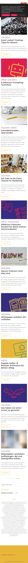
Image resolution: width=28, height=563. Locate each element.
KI (25, 517)
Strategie (10, 532)
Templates (16, 532)
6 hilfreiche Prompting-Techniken (12, 83)
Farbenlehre (16, 510)
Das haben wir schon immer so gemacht (11, 409)
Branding (18, 502)
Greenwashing (13, 515)
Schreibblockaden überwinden (10, 131)
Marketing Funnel (13, 525)
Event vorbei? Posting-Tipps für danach (12, 41)
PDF (14, 527)
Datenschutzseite (5, 12)
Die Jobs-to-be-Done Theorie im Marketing (11, 179)
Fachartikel (5, 510)
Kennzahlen (20, 517)
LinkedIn (5, 522)
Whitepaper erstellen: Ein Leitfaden (13, 318)
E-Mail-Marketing (15, 507)
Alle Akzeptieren (6, 15)
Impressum (4, 554)
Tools (25, 532)
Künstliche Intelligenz (20, 520)
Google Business (20, 512)
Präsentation (11, 530)
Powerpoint (4, 530)
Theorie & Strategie (5, 175)
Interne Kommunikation (13, 221)
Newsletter (22, 525)
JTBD (15, 517)
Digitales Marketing (5, 268)
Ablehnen (14, 15)
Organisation (8, 527)
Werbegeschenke (14, 535)
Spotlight (4, 532)
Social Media (23, 530)
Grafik (7, 515)
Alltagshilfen (4, 79)
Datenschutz (11, 554)
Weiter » (18, 478)
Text (21, 532)
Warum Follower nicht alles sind (12, 272)
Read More (5, 54)
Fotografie (6, 512)
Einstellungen (8, 8)
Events (22, 507)
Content (23, 502)
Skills (17, 530)
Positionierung (20, 527)
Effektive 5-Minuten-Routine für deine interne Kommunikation (13, 226)
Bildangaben (11, 502)
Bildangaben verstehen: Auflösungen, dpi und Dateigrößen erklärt (12, 456)
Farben (10, 510)
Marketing (6, 525)
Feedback (23, 510)
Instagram (20, 515)
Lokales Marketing (13, 522)
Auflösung (5, 502)
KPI (13, 520)
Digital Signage (7, 507)
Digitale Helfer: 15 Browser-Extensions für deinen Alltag (12, 365)
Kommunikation (7, 520)
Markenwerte (21, 522)
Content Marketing (5, 37)
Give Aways (12, 512)
